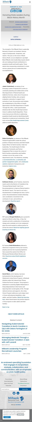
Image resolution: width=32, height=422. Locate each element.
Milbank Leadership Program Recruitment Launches (14, 350)
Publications (23, 381)
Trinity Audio (16, 45)
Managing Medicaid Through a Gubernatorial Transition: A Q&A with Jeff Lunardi (15, 339)
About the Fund (8, 383)
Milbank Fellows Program (22, 24)
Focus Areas (8, 379)
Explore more (12, 166)
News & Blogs (23, 379)
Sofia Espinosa (16, 39)
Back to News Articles (16, 314)
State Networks (8, 381)
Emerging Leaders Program (21, 21)
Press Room (23, 385)
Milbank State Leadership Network (13, 26)
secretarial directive (9, 159)
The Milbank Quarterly (23, 383)
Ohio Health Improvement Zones (19, 120)
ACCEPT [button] (7, 417)
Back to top (5, 307)
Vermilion (18, 404)
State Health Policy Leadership (20, 29)
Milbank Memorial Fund (7, 2)
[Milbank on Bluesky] (14, 393)
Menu (29, 2)
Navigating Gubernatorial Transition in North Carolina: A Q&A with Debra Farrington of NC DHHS (14, 327)
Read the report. (15, 201)
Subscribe (8, 385)
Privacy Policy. (20, 414)
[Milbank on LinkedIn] (18, 393)
